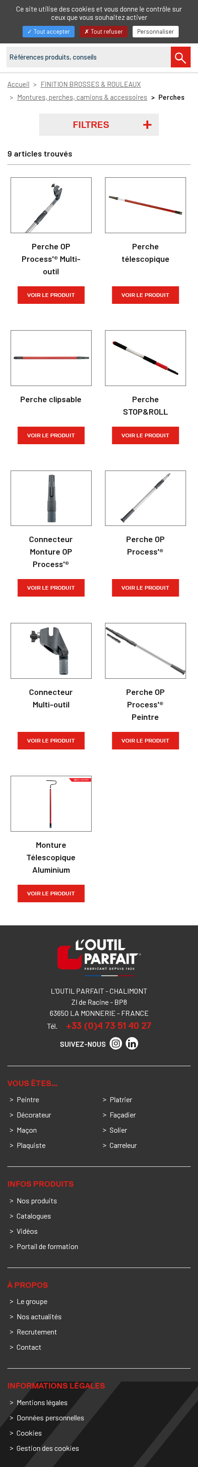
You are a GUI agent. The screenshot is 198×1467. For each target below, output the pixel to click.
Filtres (91, 124)
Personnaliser (155, 31)
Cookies (29, 1432)
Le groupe (32, 1301)
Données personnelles (50, 1417)
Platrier (121, 1099)
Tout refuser (106, 31)
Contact (29, 1346)
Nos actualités (39, 1316)
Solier (118, 1129)
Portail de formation (47, 1246)
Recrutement (37, 1331)
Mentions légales (42, 1402)
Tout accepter (51, 31)
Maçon (27, 1129)
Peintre (28, 1099)
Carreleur (123, 1145)
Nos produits (37, 1200)
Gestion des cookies (48, 1447)
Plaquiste (31, 1145)
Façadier (123, 1114)
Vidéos (27, 1230)
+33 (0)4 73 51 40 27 (108, 1025)
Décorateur (34, 1114)
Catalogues (34, 1215)
